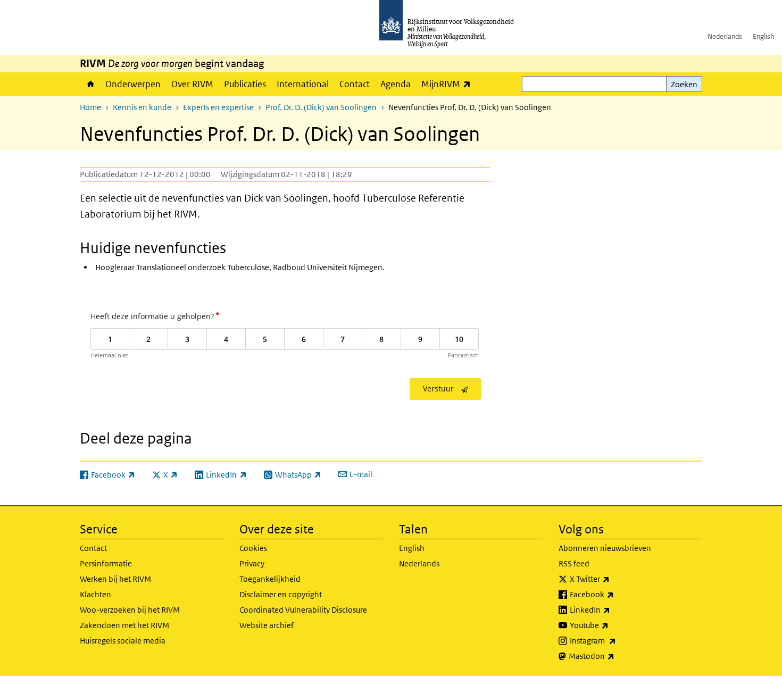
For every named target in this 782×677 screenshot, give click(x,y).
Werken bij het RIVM (115, 579)
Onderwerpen (133, 84)
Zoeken (684, 84)
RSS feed (574, 563)
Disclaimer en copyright (280, 594)
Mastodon (615, 655)
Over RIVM (192, 84)
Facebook (615, 594)
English (763, 36)
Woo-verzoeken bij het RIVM (130, 610)
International (303, 84)
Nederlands (725, 36)
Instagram (616, 640)
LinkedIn (613, 609)
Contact (354, 84)
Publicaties (245, 84)
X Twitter (613, 578)
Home (90, 84)
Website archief (266, 625)
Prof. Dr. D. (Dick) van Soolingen (321, 107)
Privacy (251, 563)
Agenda (395, 84)
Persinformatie (106, 563)
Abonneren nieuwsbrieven (605, 548)
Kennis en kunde (142, 107)
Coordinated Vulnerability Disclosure (303, 610)
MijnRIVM (448, 84)
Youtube (612, 625)
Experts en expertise (218, 107)
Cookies (253, 548)
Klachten (95, 594)
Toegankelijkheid (270, 579)
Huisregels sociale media (122, 641)
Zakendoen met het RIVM (124, 625)
